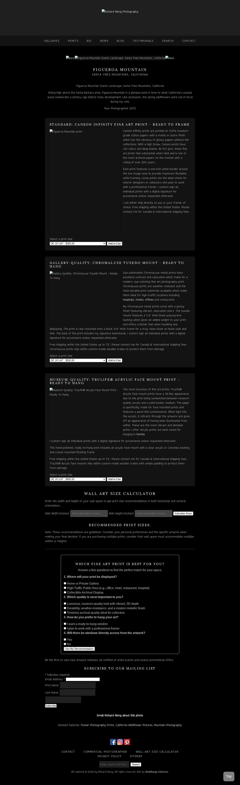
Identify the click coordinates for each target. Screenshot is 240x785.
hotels (139, 299)
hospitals (128, 299)
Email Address (55, 679)
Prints (73, 40)
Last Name (52, 692)
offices (149, 299)
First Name (52, 685)
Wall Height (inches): (121, 513)
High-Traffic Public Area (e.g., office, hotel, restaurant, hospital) (107, 588)
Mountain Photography (168, 725)
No (68, 644)
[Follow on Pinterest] (127, 742)
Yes (69, 639)
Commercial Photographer (105, 751)
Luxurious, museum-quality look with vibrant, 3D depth (102, 603)
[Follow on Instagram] (120, 742)
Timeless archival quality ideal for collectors (95, 612)
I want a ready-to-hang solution (87, 624)
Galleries (51, 40)
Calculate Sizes (183, 513)
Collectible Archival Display (85, 592)
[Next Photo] (169, 58)
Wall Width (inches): (57, 513)
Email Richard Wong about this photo (120, 715)
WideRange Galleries (156, 772)
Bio (89, 40)
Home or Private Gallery (82, 583)
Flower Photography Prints (97, 725)
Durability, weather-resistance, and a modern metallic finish (105, 608)
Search (168, 40)
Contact (189, 40)
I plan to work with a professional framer (92, 628)
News (104, 40)
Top (229, 776)
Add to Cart (114, 243)
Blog (120, 40)
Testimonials (143, 40)
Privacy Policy (110, 756)
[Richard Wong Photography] (120, 11)
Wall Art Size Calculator (157, 751)
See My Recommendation (79, 648)
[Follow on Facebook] (113, 742)
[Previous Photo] (70, 58)
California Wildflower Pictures (134, 725)
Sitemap (136, 756)
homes (140, 434)
